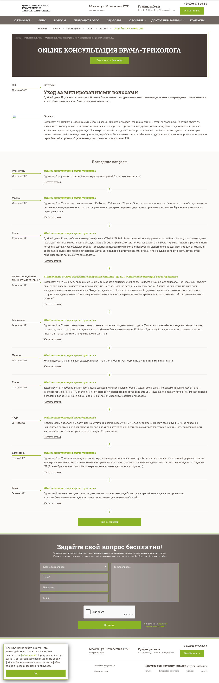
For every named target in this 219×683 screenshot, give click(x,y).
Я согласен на (156, 625)
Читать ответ (52, 182)
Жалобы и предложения (104, 666)
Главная (18, 38)
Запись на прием (101, 671)
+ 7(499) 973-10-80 (195, 3)
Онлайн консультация (33, 38)
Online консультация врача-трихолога (61, 38)
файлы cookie (29, 655)
